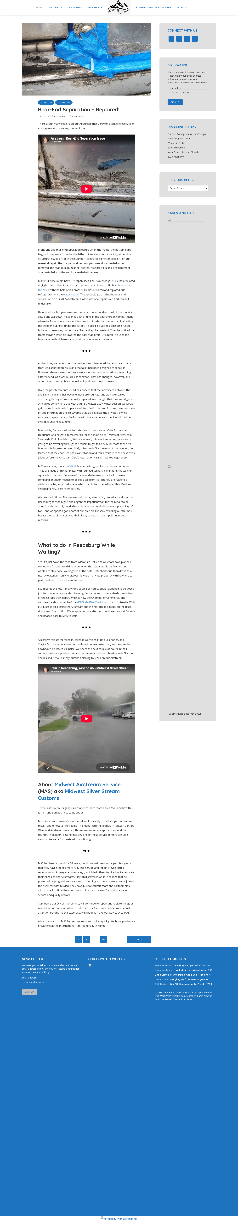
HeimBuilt (71, 466)
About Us (182, 7)
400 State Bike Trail (89, 602)
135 (103, 939)
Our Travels (55, 7)
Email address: (175, 88)
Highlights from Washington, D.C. (193, 970)
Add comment (76, 115)
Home (39, 7)
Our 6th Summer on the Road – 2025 (191, 984)
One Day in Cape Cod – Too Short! (193, 965)
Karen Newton (59, 115)
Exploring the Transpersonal (153, 7)
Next (139, 939)
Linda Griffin (162, 974)
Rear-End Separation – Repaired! (78, 109)
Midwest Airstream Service (88, 784)
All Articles (95, 7)
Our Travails (75, 7)
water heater (71, 294)
